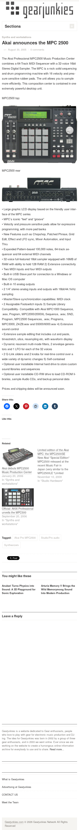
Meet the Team (10, 802)
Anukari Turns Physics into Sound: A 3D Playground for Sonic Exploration (18, 589)
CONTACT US (10, 794)
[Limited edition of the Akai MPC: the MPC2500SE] (55, 465)
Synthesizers (11, 545)
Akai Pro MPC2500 (25, 537)
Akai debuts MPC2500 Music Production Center (17, 470)
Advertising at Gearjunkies (16, 787)
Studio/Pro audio (50, 537)
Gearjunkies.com (14, 822)
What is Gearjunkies (13, 779)
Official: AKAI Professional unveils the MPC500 (17, 510)
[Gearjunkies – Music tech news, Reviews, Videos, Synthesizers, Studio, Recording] (39, 9)
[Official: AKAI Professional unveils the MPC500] (18, 497)
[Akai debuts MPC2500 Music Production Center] (18, 457)
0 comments (37, 49)
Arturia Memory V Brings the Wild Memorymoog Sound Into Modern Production (58, 589)
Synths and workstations (16, 37)
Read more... (57, 749)
